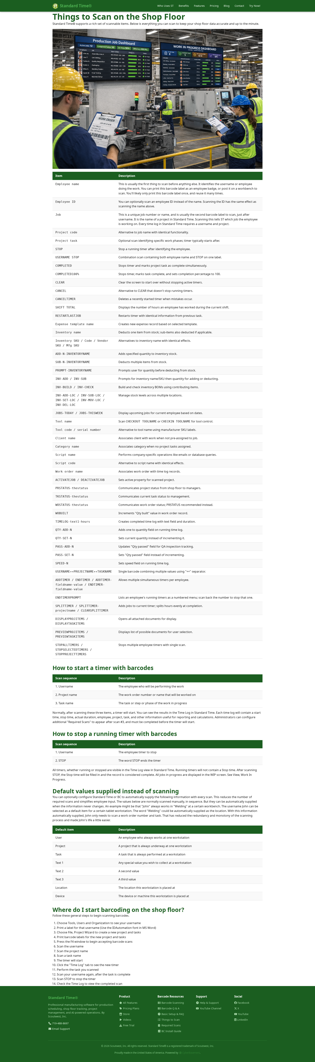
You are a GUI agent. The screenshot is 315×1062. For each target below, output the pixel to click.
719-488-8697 (60, 1023)
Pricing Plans (130, 1008)
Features (199, 5)
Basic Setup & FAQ (172, 1014)
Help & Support (209, 1002)
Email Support (60, 1028)
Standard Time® (76, 6)
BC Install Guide (171, 1031)
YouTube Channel (210, 1008)
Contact (239, 5)
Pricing (214, 5)
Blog (227, 5)
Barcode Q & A (170, 1008)
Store (126, 1014)
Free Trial (128, 1025)
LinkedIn (242, 1019)
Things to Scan (170, 1019)
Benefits (184, 5)
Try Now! (254, 5)
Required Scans (171, 1025)
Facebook (243, 1002)
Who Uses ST (165, 5)
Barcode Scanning (172, 1002)
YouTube (242, 1014)
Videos (126, 1019)
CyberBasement (191, 1052)
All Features (129, 1002)
